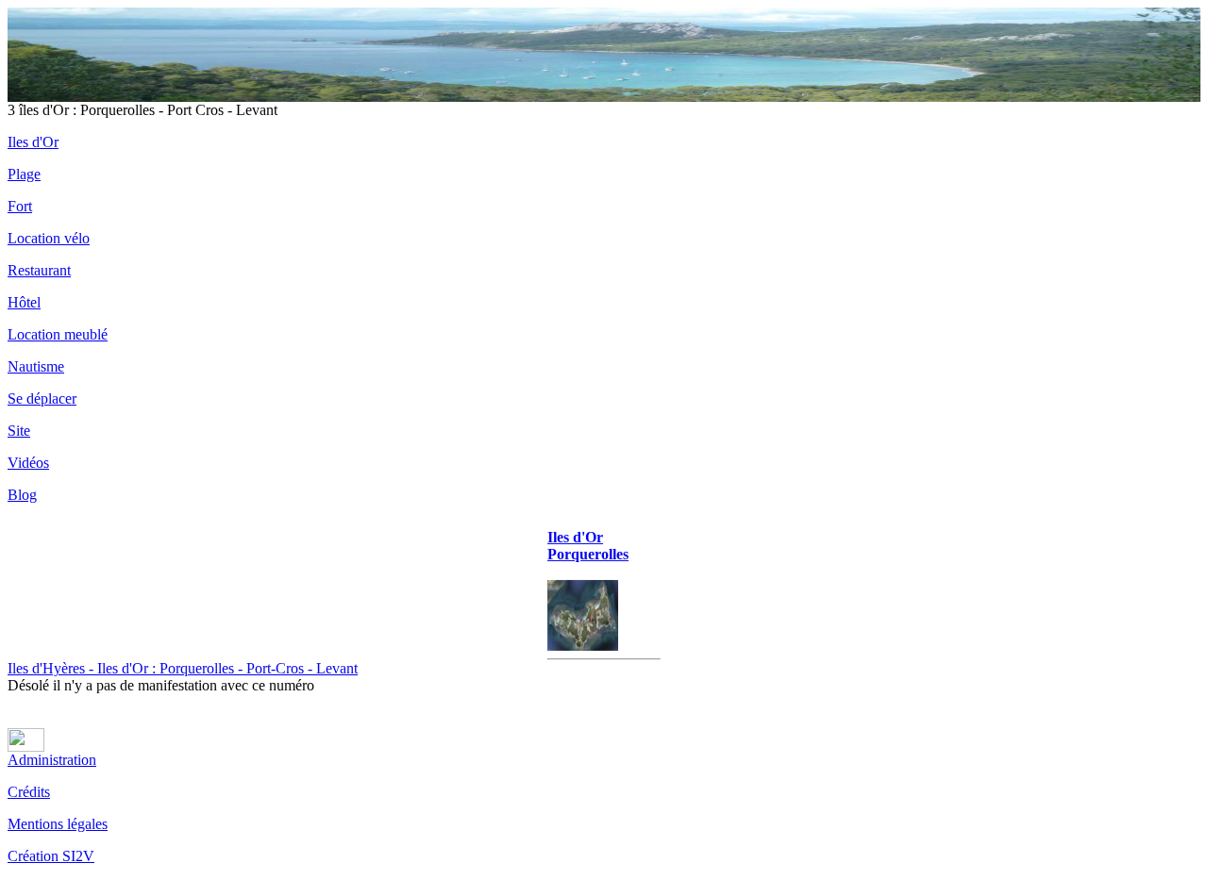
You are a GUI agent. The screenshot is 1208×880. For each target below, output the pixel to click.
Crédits (29, 792)
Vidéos (28, 463)
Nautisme (36, 366)
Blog (22, 495)
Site (19, 431)
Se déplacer (42, 398)
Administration (52, 760)
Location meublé (58, 334)
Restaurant (39, 270)
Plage (24, 174)
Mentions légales (58, 824)
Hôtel (24, 302)
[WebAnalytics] (26, 747)
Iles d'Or (33, 142)
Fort (20, 206)
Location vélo (49, 238)
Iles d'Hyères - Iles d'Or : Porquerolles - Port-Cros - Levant (183, 668)
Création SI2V (51, 856)
